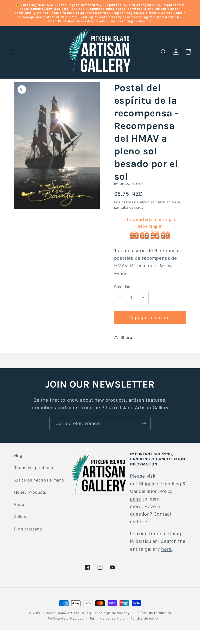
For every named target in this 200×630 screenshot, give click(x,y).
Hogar (20, 455)
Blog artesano (28, 529)
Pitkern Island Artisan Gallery (68, 613)
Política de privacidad (66, 618)
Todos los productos (35, 467)
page (135, 498)
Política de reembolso (153, 613)
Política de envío (144, 618)
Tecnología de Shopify (111, 613)
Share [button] (126, 337)
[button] (12, 52)
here (142, 521)
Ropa (19, 504)
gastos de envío (135, 202)
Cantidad (122, 287)
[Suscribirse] (144, 423)
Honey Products (30, 492)
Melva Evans (131, 184)
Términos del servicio (107, 618)
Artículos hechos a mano (39, 480)
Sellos (20, 516)
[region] (150, 227)
